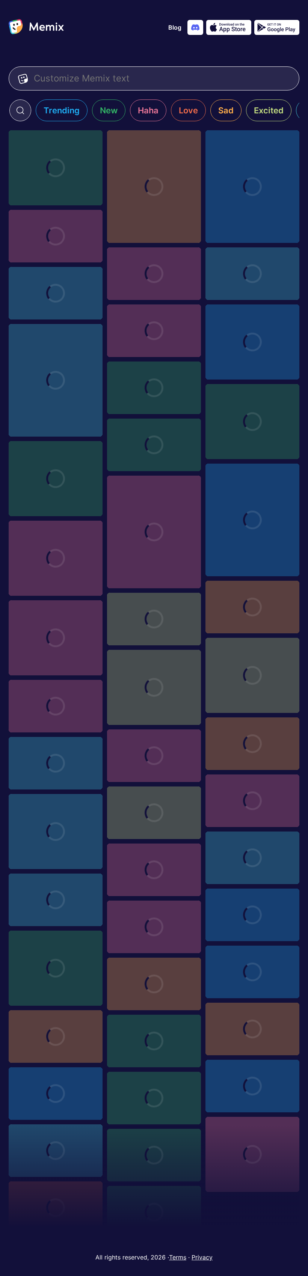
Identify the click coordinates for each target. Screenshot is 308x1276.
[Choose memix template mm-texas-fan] (154, 619)
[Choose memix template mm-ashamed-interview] (56, 478)
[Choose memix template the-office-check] (154, 1155)
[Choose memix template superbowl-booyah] (56, 236)
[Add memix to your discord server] (195, 27)
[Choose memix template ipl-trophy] (56, 706)
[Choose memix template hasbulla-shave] (56, 167)
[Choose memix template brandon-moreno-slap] (154, 927)
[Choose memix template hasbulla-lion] (154, 186)
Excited (269, 110)
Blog (174, 27)
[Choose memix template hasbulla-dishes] (56, 380)
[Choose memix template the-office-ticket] (154, 984)
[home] (36, 27)
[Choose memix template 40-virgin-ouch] (56, 900)
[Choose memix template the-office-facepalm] (252, 1154)
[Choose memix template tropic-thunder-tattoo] (56, 293)
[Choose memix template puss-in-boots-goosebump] (154, 273)
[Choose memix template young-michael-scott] (56, 968)
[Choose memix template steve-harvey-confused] (252, 858)
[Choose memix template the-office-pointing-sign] (252, 1086)
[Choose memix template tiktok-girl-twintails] (56, 637)
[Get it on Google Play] (276, 27)
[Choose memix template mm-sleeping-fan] (56, 558)
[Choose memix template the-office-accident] (154, 1212)
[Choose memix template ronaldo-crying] (252, 273)
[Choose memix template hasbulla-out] (252, 186)
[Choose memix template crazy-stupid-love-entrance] (154, 870)
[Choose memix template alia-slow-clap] (154, 388)
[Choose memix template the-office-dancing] (56, 831)
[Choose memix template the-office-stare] (252, 1029)
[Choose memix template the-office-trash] (252, 800)
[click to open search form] (20, 110)
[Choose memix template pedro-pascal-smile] (252, 607)
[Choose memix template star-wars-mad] (252, 915)
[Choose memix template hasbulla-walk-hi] (252, 342)
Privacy (202, 1257)
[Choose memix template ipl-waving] (154, 687)
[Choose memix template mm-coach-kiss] (154, 532)
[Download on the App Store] (228, 27)
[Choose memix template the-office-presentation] (154, 1041)
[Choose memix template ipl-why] (252, 675)
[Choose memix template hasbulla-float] (252, 421)
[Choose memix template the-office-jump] (56, 1093)
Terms (177, 1257)
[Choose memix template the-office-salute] (56, 1036)
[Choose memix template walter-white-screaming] (154, 330)
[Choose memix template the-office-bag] (56, 1207)
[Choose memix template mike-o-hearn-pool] (252, 520)
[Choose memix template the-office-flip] (154, 1098)
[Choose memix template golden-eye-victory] (154, 445)
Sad (226, 110)
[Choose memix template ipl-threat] (154, 755)
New (109, 110)
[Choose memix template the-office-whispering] (252, 972)
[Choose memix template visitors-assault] (56, 763)
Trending (62, 110)
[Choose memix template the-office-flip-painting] (154, 812)
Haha (148, 110)
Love (188, 110)
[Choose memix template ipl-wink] (252, 743)
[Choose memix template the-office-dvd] (56, 1150)
